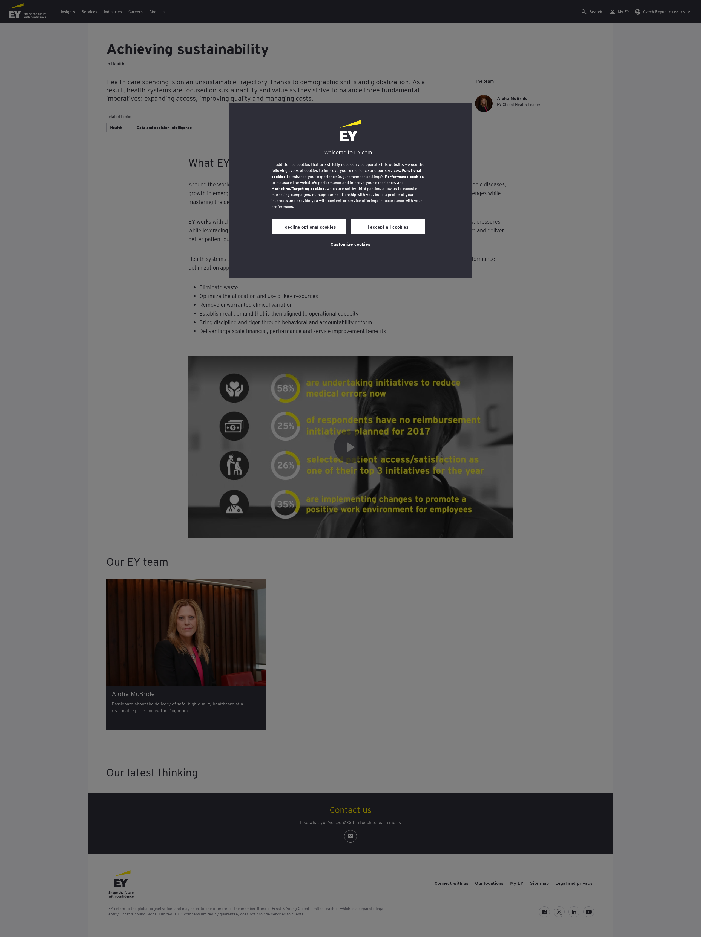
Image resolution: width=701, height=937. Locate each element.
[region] (350, 190)
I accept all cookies (388, 227)
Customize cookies (350, 244)
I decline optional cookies (309, 227)
